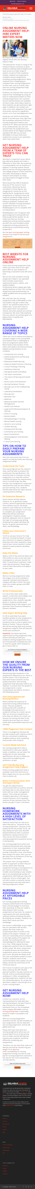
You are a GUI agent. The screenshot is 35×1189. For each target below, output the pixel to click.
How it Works (6, 1124)
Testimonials (6, 1150)
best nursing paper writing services (16, 233)
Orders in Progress (21, 1)
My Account (12, 1)
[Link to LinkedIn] (28, 1186)
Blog (4, 1132)
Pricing (4, 1126)
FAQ (4, 1153)
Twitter (4, 1168)
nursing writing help (10, 1011)
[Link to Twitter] (26, 1186)
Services (5, 1121)
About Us (5, 1118)
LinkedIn (5, 1171)
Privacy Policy (6, 1147)
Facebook (5, 1165)
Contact (5, 1129)
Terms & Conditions (8, 1145)
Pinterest (5, 1174)
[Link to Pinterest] (31, 1186)
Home (11, 19)
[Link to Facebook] (23, 1186)
